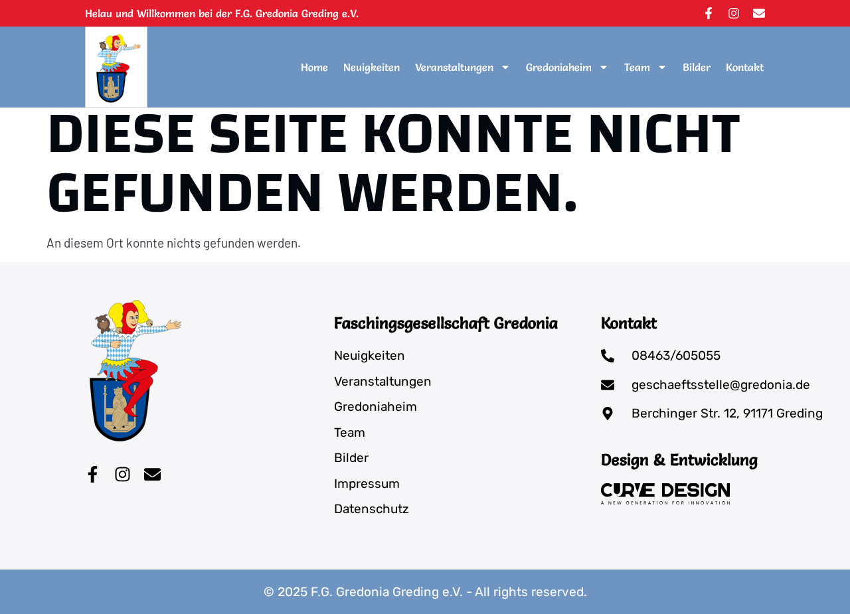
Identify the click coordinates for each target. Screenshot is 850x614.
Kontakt (745, 67)
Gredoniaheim (559, 67)
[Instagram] (734, 13)
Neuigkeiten (371, 67)
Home (314, 67)
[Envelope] (759, 13)
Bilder (697, 67)
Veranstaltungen (454, 67)
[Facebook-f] (709, 13)
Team (637, 67)
